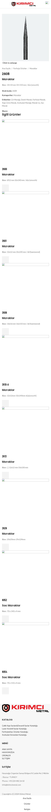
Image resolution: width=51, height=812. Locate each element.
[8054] (25, 646)
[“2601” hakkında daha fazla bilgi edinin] (5, 259)
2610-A (5, 384)
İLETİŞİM (6, 758)
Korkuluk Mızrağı (24, 103)
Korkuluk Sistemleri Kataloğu (14, 735)
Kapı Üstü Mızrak (9, 103)
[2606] (25, 286)
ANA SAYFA (7, 749)
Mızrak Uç (36, 103)
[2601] (25, 215)
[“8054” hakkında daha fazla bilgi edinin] (5, 690)
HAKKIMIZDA (8, 752)
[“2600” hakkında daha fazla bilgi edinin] (5, 187)
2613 (4, 456)
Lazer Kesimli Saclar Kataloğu (14, 728)
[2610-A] (25, 358)
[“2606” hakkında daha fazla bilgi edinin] (5, 331)
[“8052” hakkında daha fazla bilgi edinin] (5, 618)
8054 (4, 671)
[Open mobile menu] (3, 4)
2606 (4, 312)
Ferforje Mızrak (39, 99)
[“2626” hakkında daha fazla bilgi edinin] (5, 547)
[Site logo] (24, 4)
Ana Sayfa (6, 68)
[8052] (25, 574)
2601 (4, 240)
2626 (4, 528)
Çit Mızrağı (15, 99)
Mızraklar (33, 68)
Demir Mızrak (26, 99)
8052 (4, 600)
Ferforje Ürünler (20, 68)
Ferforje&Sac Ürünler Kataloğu (15, 732)
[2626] (25, 502)
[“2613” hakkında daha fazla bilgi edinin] (5, 475)
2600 (4, 169)
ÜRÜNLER (6, 755)
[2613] (25, 430)
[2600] (25, 143)
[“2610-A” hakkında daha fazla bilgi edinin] (5, 403)
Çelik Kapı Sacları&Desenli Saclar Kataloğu (20, 725)
